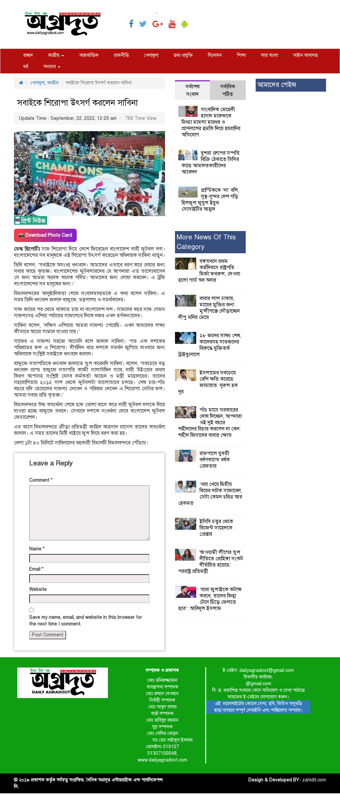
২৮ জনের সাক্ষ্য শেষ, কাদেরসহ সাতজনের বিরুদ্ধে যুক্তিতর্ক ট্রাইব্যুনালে (209, 345)
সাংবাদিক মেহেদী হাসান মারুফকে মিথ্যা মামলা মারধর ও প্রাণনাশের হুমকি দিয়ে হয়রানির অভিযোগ (211, 122)
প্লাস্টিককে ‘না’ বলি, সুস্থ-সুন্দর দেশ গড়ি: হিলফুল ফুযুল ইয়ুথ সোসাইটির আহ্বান (210, 199)
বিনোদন (215, 55)
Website (38, 589)
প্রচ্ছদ (28, 55)
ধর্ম (25, 66)
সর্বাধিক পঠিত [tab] (227, 90)
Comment (40, 480)
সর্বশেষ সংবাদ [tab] (193, 90)
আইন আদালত (305, 55)
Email (36, 569)
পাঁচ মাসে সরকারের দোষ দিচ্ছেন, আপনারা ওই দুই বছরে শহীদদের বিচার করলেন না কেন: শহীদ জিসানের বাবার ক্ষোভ (210, 422)
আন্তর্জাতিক (89, 55)
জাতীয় (54, 55)
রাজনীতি (121, 55)
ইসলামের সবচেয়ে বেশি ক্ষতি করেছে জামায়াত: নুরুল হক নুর (208, 382)
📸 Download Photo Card (45, 235)
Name (36, 549)
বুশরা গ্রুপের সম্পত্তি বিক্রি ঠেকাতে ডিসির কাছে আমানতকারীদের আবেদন (210, 162)
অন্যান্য (50, 66)
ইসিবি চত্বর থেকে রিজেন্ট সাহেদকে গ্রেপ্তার (216, 527)
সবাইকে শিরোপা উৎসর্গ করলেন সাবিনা (77, 103)
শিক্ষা (241, 55)
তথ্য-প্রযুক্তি (183, 55)
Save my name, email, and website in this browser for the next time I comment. (85, 620)
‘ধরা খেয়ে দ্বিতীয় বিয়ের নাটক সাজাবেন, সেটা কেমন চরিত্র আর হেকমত (210, 494)
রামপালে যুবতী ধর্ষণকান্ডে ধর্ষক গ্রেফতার (215, 459)
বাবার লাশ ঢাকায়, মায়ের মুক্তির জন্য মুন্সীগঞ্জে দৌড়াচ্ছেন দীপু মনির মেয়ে (209, 308)
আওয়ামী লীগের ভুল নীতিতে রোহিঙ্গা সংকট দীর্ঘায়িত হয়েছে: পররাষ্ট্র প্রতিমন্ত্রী (210, 562)
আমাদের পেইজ (276, 85)
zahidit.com (314, 780)
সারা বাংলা (269, 55)
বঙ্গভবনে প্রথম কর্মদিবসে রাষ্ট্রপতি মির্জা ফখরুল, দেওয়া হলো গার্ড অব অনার (209, 270)
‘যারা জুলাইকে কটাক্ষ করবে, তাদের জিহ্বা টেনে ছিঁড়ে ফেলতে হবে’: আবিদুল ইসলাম (210, 599)
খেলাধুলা (151, 55)
